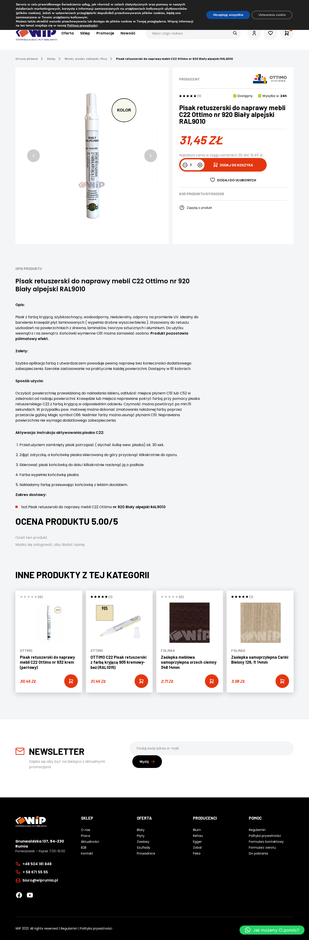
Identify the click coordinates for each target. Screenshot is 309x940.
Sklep (85, 33)
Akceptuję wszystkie (228, 15)
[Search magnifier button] (235, 33)
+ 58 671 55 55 (35, 872)
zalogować (42, 544)
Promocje (105, 33)
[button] (33, 156)
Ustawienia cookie (272, 15)
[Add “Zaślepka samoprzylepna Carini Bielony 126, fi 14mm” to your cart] (282, 681)
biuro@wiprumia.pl (40, 880)
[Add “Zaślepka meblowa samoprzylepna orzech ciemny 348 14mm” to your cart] (212, 681)
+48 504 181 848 (37, 864)
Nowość (128, 33)
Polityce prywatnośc (82, 25)
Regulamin (69, 928)
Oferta (67, 33)
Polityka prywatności (96, 928)
